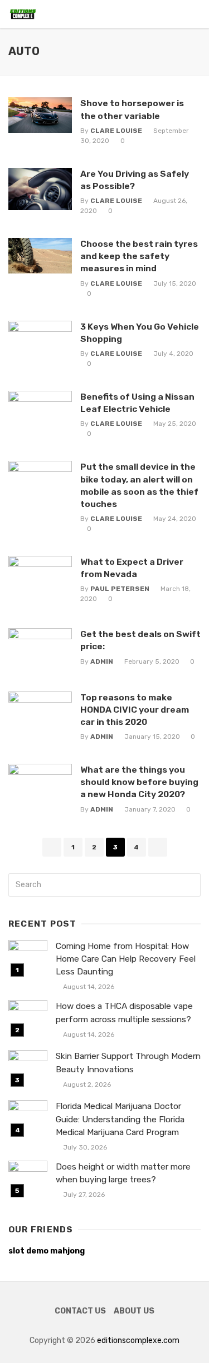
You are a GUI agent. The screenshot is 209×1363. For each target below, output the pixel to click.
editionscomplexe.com (138, 1340)
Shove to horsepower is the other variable (132, 109)
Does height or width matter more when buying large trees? (123, 1173)
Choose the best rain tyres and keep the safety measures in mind (139, 255)
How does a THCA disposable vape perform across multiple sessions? (124, 1012)
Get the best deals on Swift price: (140, 640)
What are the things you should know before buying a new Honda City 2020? (139, 781)
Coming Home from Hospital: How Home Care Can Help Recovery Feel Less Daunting (126, 959)
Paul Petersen (119, 589)
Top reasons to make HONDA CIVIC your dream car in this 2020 (134, 709)
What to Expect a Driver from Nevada (131, 567)
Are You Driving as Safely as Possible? (134, 179)
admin (101, 661)
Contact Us (80, 1311)
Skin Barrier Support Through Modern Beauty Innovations (128, 1062)
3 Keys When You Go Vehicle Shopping (139, 332)
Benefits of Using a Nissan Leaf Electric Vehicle (137, 402)
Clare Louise (116, 131)
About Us (134, 1311)
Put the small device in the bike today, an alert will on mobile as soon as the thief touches (139, 485)
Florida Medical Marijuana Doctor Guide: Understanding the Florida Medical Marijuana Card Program (120, 1119)
